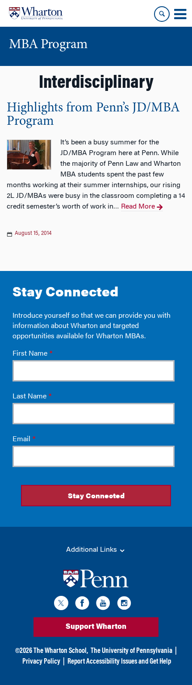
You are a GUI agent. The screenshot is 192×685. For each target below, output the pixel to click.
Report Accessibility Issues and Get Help (119, 661)
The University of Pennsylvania (131, 651)
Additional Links (92, 550)
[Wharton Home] (36, 13)
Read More (138, 206)
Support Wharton (96, 627)
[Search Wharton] (162, 14)
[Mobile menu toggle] (180, 14)
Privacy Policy (41, 661)
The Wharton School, (60, 651)
